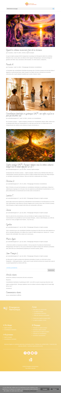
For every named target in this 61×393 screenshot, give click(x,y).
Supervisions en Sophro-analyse (41, 331)
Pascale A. (9, 64)
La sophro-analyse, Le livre (39, 320)
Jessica (8, 210)
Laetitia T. (10, 196)
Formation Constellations (39, 335)
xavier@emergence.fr (13, 118)
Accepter (45, 389)
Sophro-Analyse (8, 327)
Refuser (55, 389)
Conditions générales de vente (35, 346)
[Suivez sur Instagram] (35, 352)
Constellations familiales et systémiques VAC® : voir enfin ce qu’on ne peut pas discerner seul (30, 115)
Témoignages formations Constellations (32, 67)
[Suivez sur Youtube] (32, 352)
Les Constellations (36, 118)
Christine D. (10, 181)
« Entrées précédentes (11, 267)
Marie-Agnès (11, 239)
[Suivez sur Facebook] (25, 352)
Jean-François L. (12, 253)
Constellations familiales (40, 313)
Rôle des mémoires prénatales (41, 315)
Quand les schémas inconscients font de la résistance (24, 50)
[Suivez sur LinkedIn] (28, 352)
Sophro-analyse (30, 52)
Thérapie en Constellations (39, 333)
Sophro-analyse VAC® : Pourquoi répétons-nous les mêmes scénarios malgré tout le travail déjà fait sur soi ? (29, 166)
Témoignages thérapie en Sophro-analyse (37, 198)
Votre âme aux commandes (40, 309)
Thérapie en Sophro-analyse (40, 327)
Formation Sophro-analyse (39, 329)
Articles (24, 52)
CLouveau (10, 52)
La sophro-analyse (38, 311)
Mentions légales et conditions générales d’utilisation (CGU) (19, 344)
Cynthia (9, 224)
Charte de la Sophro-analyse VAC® (41, 318)
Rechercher (51, 270)
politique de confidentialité (30, 391)
